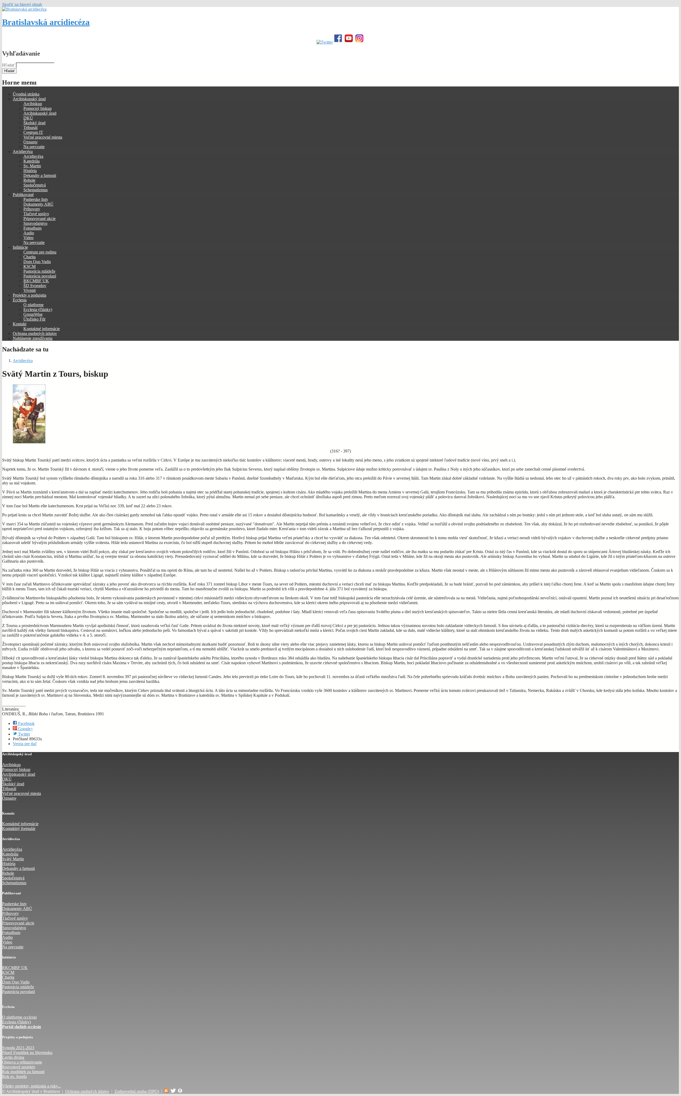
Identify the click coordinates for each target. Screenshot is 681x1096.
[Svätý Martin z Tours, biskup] (29, 442)
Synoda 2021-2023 (18, 1047)
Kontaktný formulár (18, 828)
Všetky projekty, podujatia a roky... (31, 1086)
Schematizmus (35, 190)
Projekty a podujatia (29, 295)
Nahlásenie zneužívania (32, 338)
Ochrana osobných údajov (35, 333)
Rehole (29, 180)
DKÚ (28, 118)
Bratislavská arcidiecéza (46, 22)
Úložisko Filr (34, 319)
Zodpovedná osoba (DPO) (136, 1091)
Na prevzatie (34, 146)
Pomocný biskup (37, 108)
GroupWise (33, 314)
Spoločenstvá (34, 185)
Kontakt (19, 324)
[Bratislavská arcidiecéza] (24, 9)
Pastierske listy (35, 199)
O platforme (33, 304)
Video (28, 237)
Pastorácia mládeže (39, 271)
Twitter (23, 734)
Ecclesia (20, 300)
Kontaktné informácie (41, 328)
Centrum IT (33, 132)
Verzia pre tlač (25, 743)
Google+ (25, 728)
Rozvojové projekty (18, 1067)
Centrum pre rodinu (39, 252)
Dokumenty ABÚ (38, 204)
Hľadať (9, 65)
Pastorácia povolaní (39, 276)
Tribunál (30, 127)
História (30, 170)
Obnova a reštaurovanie (22, 1062)
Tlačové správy (36, 213)
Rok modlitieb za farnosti (23, 1071)
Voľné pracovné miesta (42, 137)
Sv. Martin (32, 166)
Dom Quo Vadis (37, 261)
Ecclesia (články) (37, 309)
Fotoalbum (32, 228)
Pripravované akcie (39, 218)
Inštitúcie (20, 247)
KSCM (29, 266)
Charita (29, 257)
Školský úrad (34, 123)
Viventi (29, 290)
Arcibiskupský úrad (29, 99)
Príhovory (31, 209)
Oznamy (30, 142)
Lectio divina (13, 1057)
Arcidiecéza (23, 151)
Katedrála (31, 161)
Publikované (23, 194)
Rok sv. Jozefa (14, 1076)
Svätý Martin (13, 859)
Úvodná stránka (26, 94)
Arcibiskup (32, 103)
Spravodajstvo (35, 223)
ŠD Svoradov (34, 285)
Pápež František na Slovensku (27, 1052)
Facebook (26, 723)
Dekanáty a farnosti (39, 175)
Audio (28, 233)
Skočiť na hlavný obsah (22, 4)
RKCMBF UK (36, 281)
